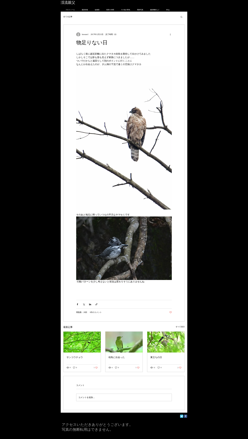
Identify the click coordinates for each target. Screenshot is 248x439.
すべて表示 (180, 327)
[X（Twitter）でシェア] (84, 304)
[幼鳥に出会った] (124, 342)
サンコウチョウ (75, 357)
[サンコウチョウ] (82, 342)
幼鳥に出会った (117, 357)
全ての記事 (67, 17)
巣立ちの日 (156, 357)
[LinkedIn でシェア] (90, 304)
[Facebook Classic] (185, 416)
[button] (181, 17)
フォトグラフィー (90, 3)
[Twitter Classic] (181, 416)
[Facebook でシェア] (77, 304)
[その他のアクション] (170, 34)
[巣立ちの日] (166, 342)
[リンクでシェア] (96, 304)
